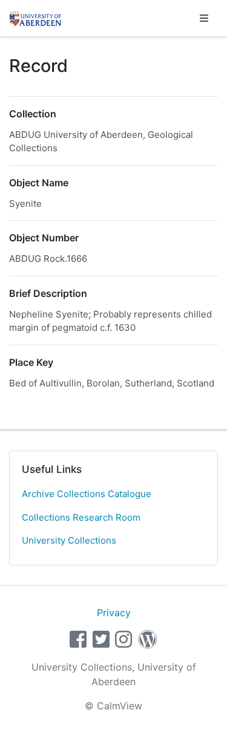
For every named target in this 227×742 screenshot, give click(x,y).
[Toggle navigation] (204, 18)
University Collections (69, 540)
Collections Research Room (81, 517)
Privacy (114, 613)
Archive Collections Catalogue (86, 494)
